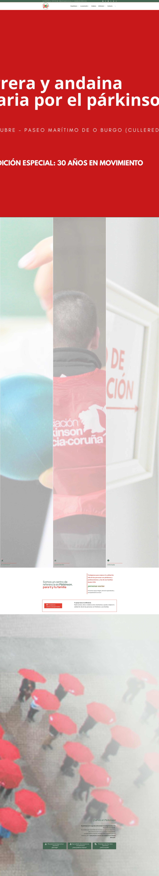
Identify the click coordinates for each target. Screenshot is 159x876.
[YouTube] (113, 1)
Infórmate (101, 6)
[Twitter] (110, 1)
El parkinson (74, 6)
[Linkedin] (108, 1)
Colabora (93, 6)
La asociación (84, 6)
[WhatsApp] (116, 1)
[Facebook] (102, 1)
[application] (77, 6)
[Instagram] (105, 1)
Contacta (109, 6)
